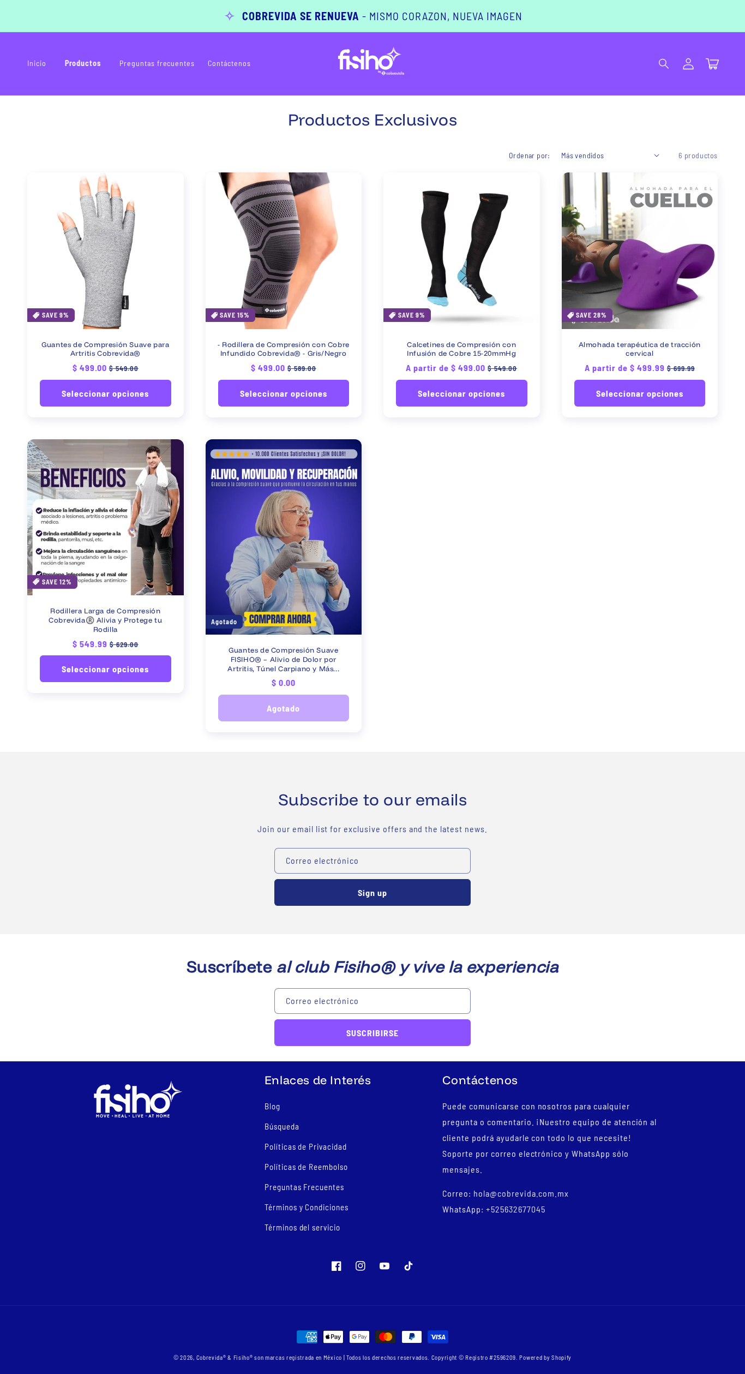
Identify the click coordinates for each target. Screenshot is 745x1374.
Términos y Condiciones (307, 1207)
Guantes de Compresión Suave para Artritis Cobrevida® (105, 349)
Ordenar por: (529, 155)
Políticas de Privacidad (306, 1146)
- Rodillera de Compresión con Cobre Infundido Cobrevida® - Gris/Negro (284, 349)
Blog (272, 1106)
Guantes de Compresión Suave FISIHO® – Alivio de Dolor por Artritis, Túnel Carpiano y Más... (283, 659)
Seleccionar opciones (105, 393)
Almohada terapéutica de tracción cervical (640, 349)
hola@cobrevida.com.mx (521, 1193)
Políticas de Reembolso (306, 1167)
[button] (664, 64)
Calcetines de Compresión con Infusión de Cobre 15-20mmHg (461, 349)
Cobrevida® (211, 1357)
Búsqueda (282, 1126)
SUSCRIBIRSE (372, 1032)
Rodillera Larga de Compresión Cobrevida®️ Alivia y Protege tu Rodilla (105, 620)
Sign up (372, 892)
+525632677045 (515, 1209)
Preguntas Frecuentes (304, 1187)
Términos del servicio (302, 1227)
